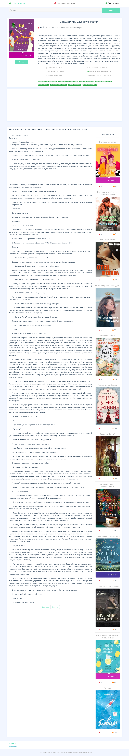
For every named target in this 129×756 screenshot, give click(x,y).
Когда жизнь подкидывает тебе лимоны (107, 636)
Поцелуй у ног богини (107, 385)
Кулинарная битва (107, 142)
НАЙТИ (111, 10)
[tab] (25, 129)
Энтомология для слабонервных (107, 485)
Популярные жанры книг (65, 3)
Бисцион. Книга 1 (107, 434)
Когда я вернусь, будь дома (107, 285)
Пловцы (107, 688)
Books (17, 3)
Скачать (21, 62)
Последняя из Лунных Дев (108, 536)
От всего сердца (107, 335)
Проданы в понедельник (108, 586)
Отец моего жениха (108, 240)
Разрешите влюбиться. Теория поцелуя (107, 193)
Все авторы (112, 3)
